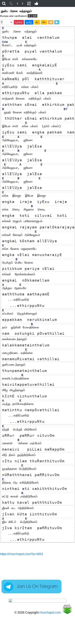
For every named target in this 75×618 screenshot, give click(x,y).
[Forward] (22, 3)
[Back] (17, 3)
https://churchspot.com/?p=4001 (21, 554)
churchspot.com (50, 612)
